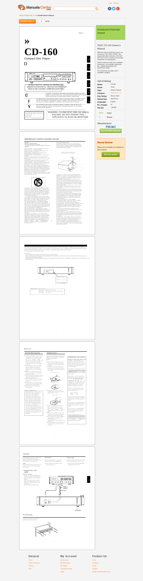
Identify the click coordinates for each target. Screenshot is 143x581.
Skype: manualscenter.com (101, 571)
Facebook (95, 563)
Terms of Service (34, 563)
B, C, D (33, 15)
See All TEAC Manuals (110, 131)
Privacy (31, 566)
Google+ (95, 569)
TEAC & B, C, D (116, 93)
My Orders (63, 566)
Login (110, 3)
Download (26, 21)
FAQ (30, 569)
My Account (64, 560)
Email (94, 560)
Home (22, 15)
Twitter (94, 566)
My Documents (65, 563)
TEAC (27, 15)
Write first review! (110, 154)
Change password (66, 569)
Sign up (115, 3)
